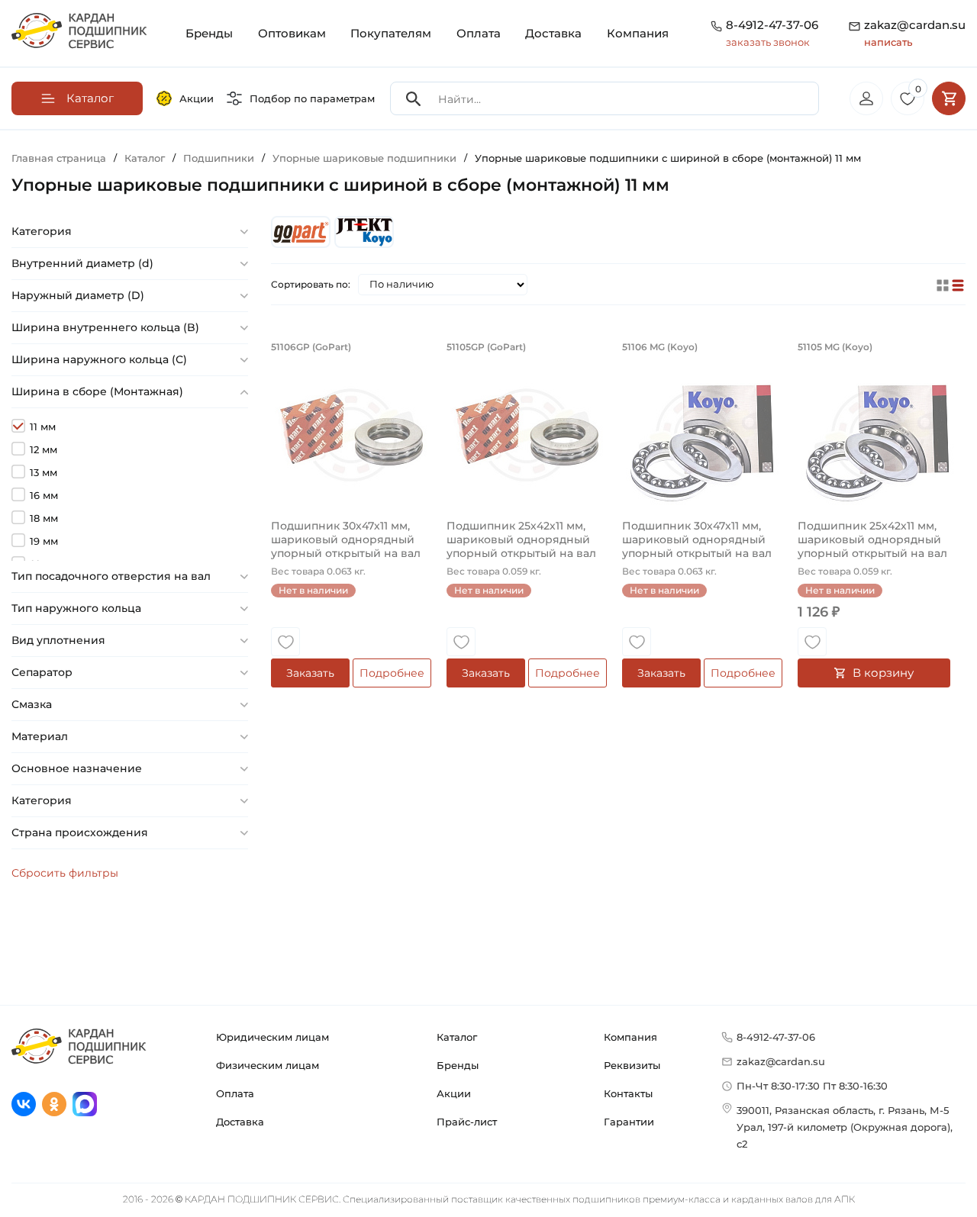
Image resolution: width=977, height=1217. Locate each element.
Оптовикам (292, 33)
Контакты (628, 1093)
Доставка (553, 33)
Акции (196, 98)
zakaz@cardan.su (915, 33)
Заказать (310, 673)
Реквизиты (632, 1065)
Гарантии (629, 1122)
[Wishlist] (285, 641)
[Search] (414, 98)
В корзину (883, 672)
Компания (638, 33)
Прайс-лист (467, 1122)
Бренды (209, 33)
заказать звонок (768, 42)
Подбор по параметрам (312, 98)
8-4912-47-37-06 (772, 25)
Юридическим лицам (272, 1037)
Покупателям (390, 33)
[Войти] (866, 98)
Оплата (478, 33)
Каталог (457, 1037)
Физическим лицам (267, 1065)
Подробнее (392, 673)
